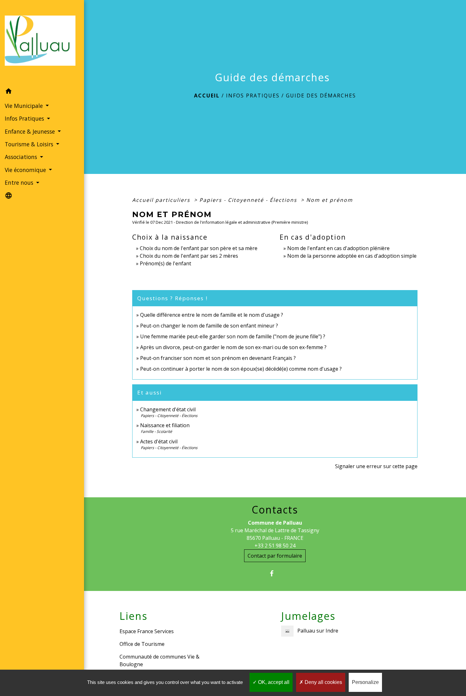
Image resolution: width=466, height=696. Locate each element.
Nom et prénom (329, 199)
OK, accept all (273, 682)
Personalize (365, 682)
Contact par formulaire (275, 555)
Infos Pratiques (253, 95)
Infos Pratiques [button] (25, 118)
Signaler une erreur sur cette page (376, 466)
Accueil (207, 95)
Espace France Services (147, 631)
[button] (42, 92)
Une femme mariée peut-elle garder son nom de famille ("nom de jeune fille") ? (232, 336)
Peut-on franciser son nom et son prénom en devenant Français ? (218, 358)
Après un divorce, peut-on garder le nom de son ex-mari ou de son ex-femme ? (234, 347)
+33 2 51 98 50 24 (275, 545)
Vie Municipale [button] (24, 105)
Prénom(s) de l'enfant (165, 263)
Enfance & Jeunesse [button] (30, 131)
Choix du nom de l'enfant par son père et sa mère (198, 248)
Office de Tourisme (142, 643)
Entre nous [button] (20, 182)
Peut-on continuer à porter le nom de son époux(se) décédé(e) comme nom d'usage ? (241, 368)
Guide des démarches (321, 95)
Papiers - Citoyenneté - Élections (249, 199)
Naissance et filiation (165, 425)
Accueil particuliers (162, 199)
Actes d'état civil (159, 441)
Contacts (275, 510)
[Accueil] (42, 42)
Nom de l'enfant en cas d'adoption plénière (338, 248)
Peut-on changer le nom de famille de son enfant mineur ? (209, 325)
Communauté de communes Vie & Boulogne (159, 660)
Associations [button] (22, 157)
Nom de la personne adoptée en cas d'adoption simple (352, 255)
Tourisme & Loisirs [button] (30, 144)
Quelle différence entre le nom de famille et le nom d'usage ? (211, 314)
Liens (133, 616)
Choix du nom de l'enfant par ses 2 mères (189, 255)
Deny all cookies (322, 682)
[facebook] (275, 573)
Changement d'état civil (168, 409)
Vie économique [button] (26, 170)
